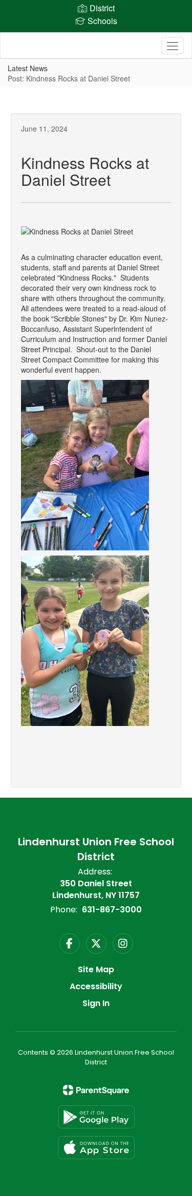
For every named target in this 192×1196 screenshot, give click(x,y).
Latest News (28, 68)
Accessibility (96, 986)
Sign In (96, 1003)
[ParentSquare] (96, 1090)
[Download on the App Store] (96, 1147)
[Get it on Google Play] (96, 1116)
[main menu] (172, 45)
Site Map (96, 969)
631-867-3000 (112, 909)
